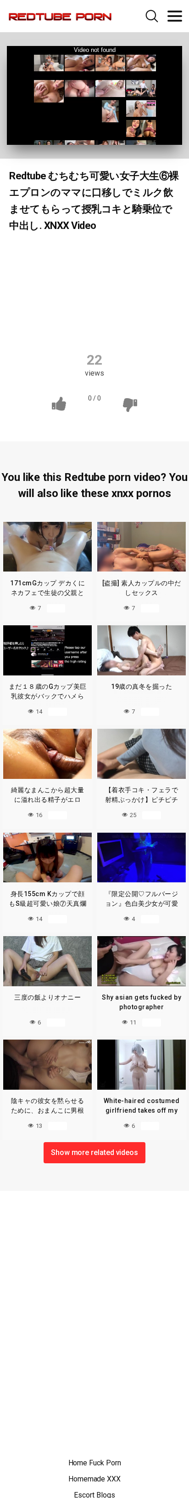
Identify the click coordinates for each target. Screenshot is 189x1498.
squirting (102, 326)
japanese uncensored (53, 308)
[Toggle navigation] (174, 16)
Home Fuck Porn (94, 1462)
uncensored (151, 326)
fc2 (58, 290)
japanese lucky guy (110, 290)
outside (158, 308)
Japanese (40, 254)
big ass (156, 254)
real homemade (46, 326)
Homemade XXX (94, 1479)
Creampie (156, 272)
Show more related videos (94, 1152)
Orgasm (116, 308)
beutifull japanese (100, 254)
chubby (111, 272)
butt (75, 272)
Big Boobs (35, 272)
